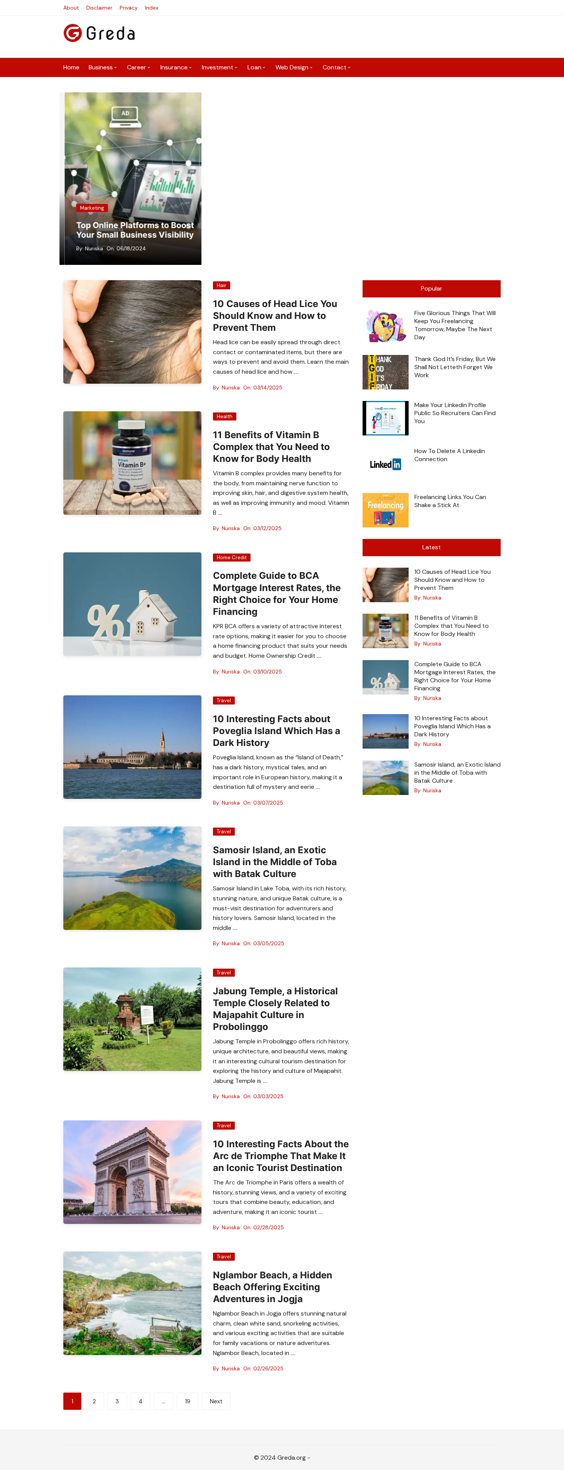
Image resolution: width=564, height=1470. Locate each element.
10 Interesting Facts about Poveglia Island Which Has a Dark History (276, 730)
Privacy (129, 7)
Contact (334, 67)
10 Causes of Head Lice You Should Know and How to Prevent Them (275, 315)
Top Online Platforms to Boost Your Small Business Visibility (130, 230)
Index (151, 7)
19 (187, 1401)
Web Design (291, 67)
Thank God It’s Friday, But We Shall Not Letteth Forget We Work (455, 367)
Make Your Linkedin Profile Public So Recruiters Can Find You (455, 413)
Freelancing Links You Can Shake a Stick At (450, 501)
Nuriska (89, 248)
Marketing (87, 208)
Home (71, 67)
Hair (221, 285)
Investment (217, 67)
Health (225, 416)
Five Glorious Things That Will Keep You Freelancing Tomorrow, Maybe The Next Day (455, 325)
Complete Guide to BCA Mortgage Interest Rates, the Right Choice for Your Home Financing (455, 676)
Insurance (174, 67)
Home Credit (232, 557)
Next (216, 1401)
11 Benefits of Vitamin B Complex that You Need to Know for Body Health (271, 446)
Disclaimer (99, 7)
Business (101, 67)
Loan (254, 67)
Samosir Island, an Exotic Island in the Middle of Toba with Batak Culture (275, 861)
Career (136, 67)
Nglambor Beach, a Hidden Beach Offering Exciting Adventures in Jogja (272, 1287)
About (71, 7)
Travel (224, 700)
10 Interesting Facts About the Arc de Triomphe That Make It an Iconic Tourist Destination (281, 1155)
